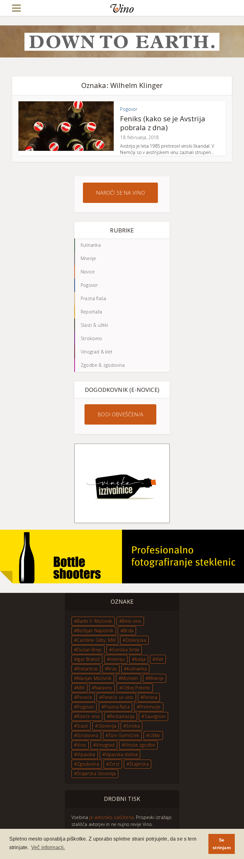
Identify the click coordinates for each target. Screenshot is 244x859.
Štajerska (139, 764)
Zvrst (114, 764)
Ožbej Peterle (136, 688)
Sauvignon (155, 716)
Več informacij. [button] (48, 847)
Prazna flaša (117, 707)
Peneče (84, 697)
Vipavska (86, 754)
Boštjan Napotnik (95, 630)
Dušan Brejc (89, 650)
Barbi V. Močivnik (94, 621)
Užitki (154, 735)
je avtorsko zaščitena (111, 817)
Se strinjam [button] (221, 843)
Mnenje (156, 678)
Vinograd (105, 745)
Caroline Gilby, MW (96, 640)
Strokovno (87, 735)
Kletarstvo (87, 669)
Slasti (82, 726)
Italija (140, 659)
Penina (150, 697)
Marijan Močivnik (94, 678)
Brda (128, 630)
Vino (81, 745)
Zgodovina (88, 764)
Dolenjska (136, 640)
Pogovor (128, 109)
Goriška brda (125, 650)
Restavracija (122, 716)
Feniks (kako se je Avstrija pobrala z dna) (162, 123)
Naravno (103, 688)
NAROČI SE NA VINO (120, 192)
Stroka (133, 726)
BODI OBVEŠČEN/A (120, 414)
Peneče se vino (117, 697)
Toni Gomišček (123, 735)
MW (81, 688)
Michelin (129, 678)
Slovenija (107, 726)
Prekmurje (150, 707)
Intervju (117, 659)
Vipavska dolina (121, 754)
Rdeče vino (88, 716)
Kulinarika (137, 669)
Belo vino (131, 621)
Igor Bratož (88, 659)
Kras (112, 669)
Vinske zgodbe (140, 745)
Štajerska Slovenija (96, 773)
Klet (160, 659)
